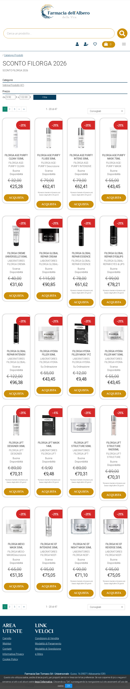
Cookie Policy (10, 659)
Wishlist (7, 643)
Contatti (7, 648)
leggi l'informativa (43, 681)
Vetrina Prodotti (13, 85)
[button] (106, 111)
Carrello (7, 638)
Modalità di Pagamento (48, 643)
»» (24, 109)
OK (68, 685)
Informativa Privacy (13, 654)
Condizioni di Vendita (47, 638)
